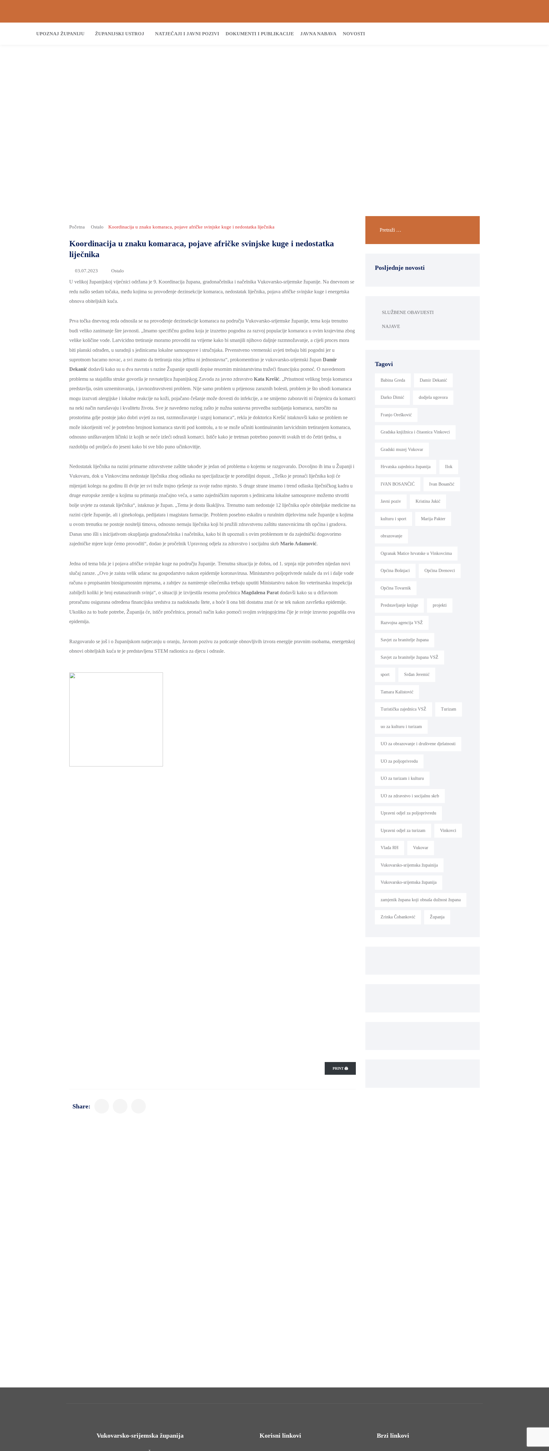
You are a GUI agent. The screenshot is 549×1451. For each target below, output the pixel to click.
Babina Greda (393, 380)
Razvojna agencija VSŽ (402, 622)
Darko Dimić (392, 397)
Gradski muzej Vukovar (402, 449)
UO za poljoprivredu (399, 761)
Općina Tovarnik (396, 588)
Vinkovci (448, 830)
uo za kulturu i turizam (401, 726)
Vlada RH (389, 847)
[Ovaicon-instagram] (523, 11)
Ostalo (97, 226)
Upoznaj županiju (60, 33)
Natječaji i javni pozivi (187, 33)
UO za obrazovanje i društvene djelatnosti (418, 743)
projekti (440, 605)
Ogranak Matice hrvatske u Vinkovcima (416, 553)
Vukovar (420, 847)
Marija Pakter (433, 518)
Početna (77, 226)
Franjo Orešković (396, 414)
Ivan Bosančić (441, 484)
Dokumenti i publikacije (260, 33)
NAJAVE (391, 326)
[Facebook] (512, 11)
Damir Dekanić (433, 380)
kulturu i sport (393, 518)
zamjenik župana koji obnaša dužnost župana (421, 899)
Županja (437, 917)
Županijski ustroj (119, 33)
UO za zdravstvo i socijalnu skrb (410, 796)
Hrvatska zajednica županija (405, 466)
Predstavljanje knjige (399, 605)
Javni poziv (391, 501)
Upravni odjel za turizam (403, 830)
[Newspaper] (501, 11)
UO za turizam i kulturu (402, 778)
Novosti (354, 33)
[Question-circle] (15, 11)
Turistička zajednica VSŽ (403, 709)
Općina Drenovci (439, 570)
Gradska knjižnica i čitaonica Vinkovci (415, 432)
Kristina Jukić (428, 501)
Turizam (448, 709)
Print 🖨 (340, 1068)
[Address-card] (25, 11)
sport (385, 674)
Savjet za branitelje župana (405, 639)
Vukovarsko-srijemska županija (409, 882)
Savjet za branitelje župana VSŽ (409, 657)
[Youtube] (534, 11)
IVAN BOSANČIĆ (398, 484)
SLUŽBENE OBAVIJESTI (408, 312)
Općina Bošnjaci (395, 570)
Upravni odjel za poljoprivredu (408, 813)
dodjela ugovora (433, 397)
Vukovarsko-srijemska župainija (409, 865)
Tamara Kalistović (397, 692)
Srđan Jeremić (417, 674)
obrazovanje (391, 536)
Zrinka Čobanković (398, 917)
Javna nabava (318, 33)
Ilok (448, 466)
